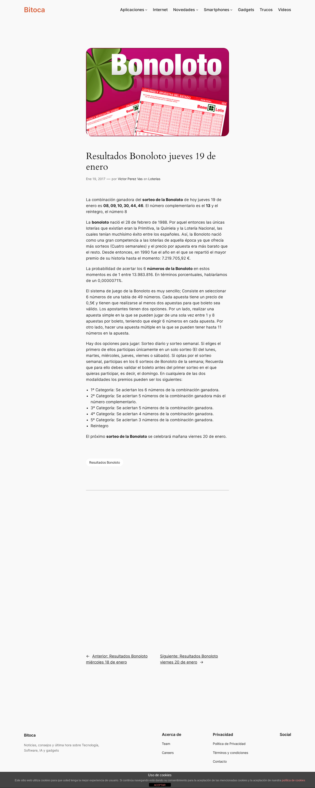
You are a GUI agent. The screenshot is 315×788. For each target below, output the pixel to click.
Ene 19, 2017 (95, 179)
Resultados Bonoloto (104, 462)
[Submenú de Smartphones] (231, 10)
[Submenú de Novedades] (197, 10)
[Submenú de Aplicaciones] (146, 10)
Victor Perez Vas (130, 179)
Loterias (154, 179)
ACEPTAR (160, 785)
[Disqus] (157, 568)
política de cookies (293, 780)
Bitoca (34, 10)
